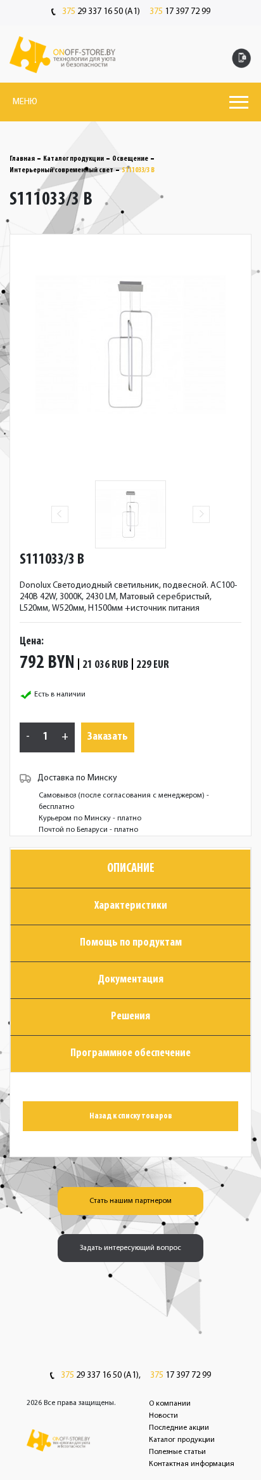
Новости (163, 1416)
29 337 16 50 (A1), (101, 1375)
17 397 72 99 (180, 12)
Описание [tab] (131, 868)
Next (201, 514)
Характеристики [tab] (130, 906)
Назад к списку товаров (130, 1116)
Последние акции (179, 1428)
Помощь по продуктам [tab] (131, 943)
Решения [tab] (130, 1016)
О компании (170, 1404)
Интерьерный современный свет (61, 170)
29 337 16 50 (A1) (101, 12)
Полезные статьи (177, 1452)
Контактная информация (191, 1464)
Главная (22, 159)
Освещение (130, 159)
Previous (59, 514)
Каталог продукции (73, 159)
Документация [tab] (130, 980)
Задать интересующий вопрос (130, 1248)
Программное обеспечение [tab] (130, 1053)
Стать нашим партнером (130, 1201)
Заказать (107, 737)
